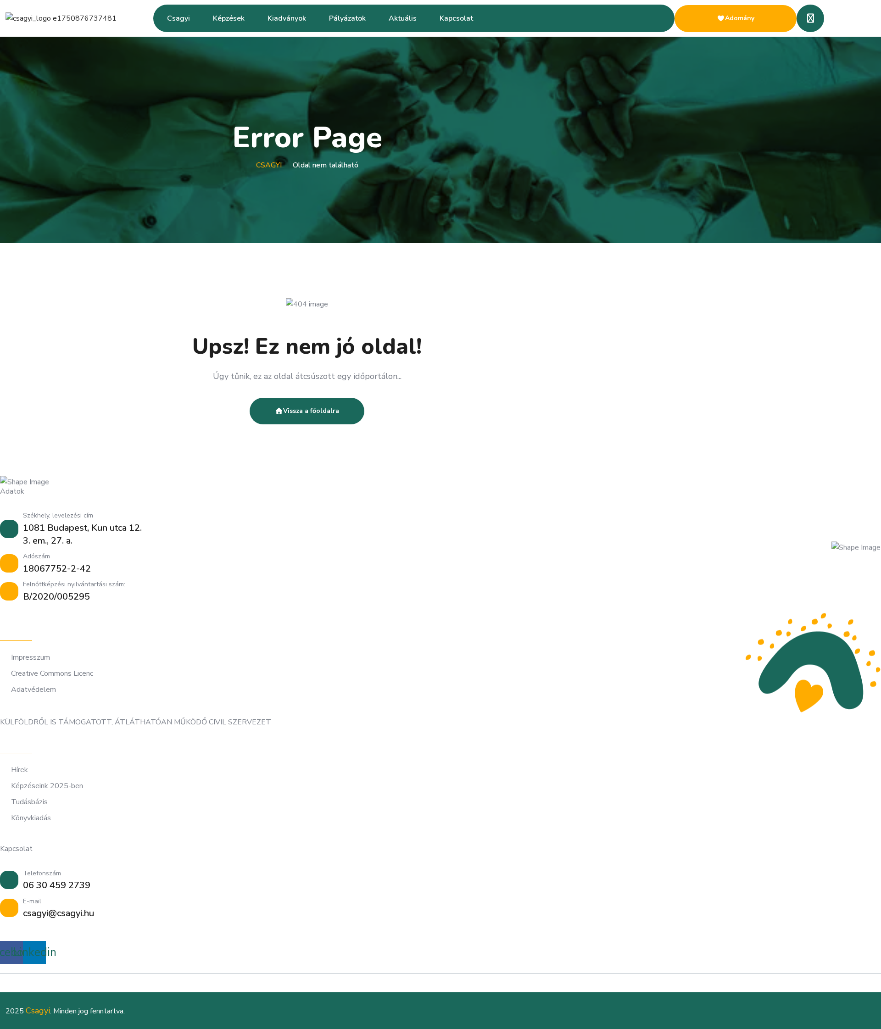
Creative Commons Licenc (52, 674)
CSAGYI (269, 165)
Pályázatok (347, 18)
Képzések (229, 18)
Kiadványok (287, 18)
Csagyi (178, 18)
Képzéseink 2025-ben (47, 786)
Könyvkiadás (31, 818)
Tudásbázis (29, 802)
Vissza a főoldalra (311, 410)
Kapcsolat (456, 18)
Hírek (19, 770)
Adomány (739, 18)
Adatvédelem (33, 690)
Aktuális (403, 18)
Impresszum (30, 657)
